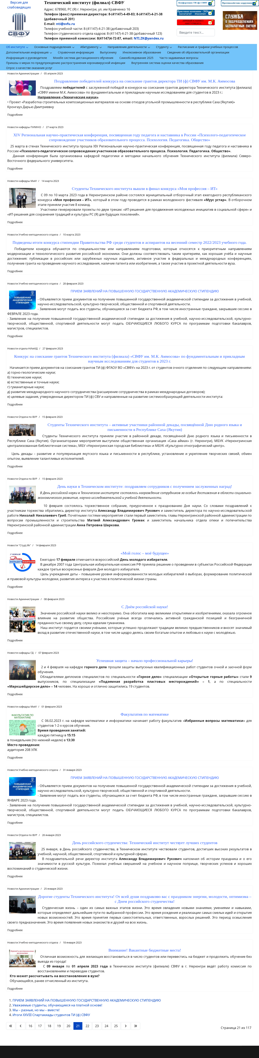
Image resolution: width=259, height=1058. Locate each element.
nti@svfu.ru (65, 24)
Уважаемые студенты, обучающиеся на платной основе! (57, 1005)
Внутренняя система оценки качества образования (167, 63)
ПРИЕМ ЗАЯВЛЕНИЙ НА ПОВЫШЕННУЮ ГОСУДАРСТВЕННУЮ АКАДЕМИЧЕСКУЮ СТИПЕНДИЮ (87, 1000)
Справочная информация (76, 52)
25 (116, 1026)
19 (59, 1026)
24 (106, 1026)
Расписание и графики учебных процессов (208, 47)
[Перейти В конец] (135, 1026)
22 (87, 1026)
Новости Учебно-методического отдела (32, 234)
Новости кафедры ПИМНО (24, 127)
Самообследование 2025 (136, 58)
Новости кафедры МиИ (22, 181)
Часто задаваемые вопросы (178, 58)
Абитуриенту (89, 47)
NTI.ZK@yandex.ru (149, 38)
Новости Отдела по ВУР (22, 417)
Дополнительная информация (27, 52)
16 (30, 1026)
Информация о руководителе (26, 58)
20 (68, 1026)
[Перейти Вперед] (125, 1026)
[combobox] (196, 32)
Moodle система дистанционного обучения (83, 58)
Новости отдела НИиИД (22, 348)
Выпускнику (108, 52)
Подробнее (15, 115)
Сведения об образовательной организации (198, 52)
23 (97, 1026)
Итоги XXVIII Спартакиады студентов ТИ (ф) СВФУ (51, 1015)
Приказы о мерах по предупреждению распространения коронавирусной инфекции (65, 63)
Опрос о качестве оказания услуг (29, 68)
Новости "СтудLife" (19, 545)
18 (49, 1026)
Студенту (162, 47)
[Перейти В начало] (10, 1026)
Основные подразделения (52, 47)
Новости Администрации (23, 73)
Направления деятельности (127, 47)
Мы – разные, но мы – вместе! (36, 1010)
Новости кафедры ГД (20, 653)
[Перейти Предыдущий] (20, 1026)
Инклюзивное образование (142, 52)
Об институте (15, 47)
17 (40, 1026)
